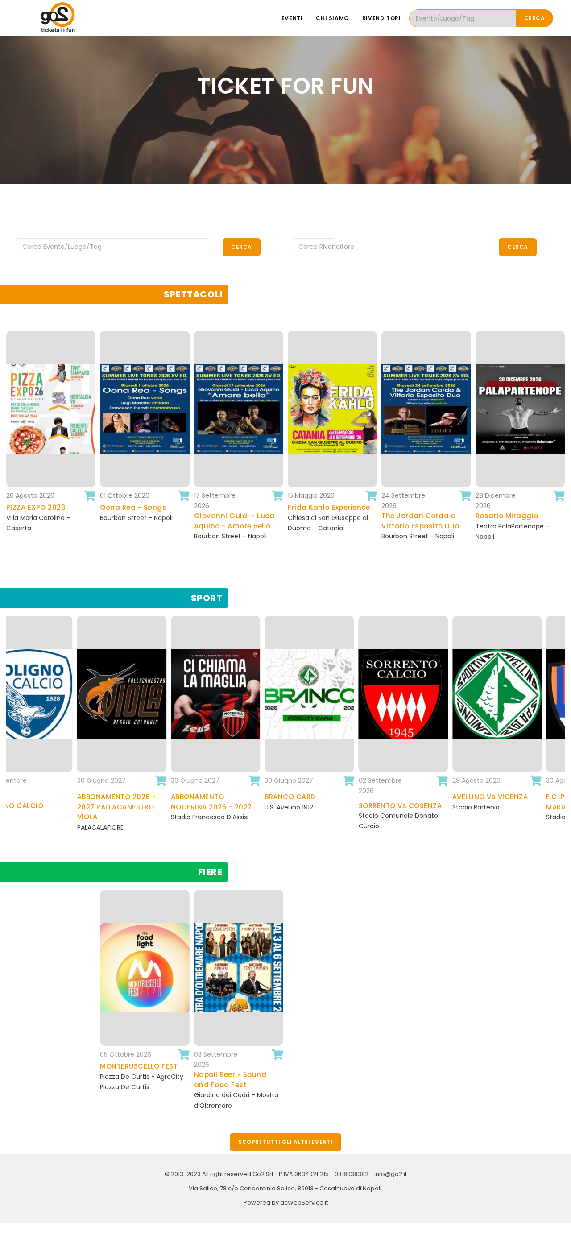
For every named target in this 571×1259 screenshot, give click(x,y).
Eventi (292, 18)
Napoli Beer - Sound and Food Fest (137, 1080)
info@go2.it (390, 1174)
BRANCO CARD (217, 796)
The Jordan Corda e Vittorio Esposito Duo (337, 521)
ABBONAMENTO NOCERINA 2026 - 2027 (138, 802)
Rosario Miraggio (424, 515)
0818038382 (351, 1174)
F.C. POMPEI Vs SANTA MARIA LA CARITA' (511, 802)
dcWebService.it (304, 1202)
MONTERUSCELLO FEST (45, 1066)
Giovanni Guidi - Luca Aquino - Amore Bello (151, 521)
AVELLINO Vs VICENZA (417, 796)
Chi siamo (332, 18)
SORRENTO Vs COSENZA (327, 805)
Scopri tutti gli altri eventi (285, 1142)
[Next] (562, 453)
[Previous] (9, 453)
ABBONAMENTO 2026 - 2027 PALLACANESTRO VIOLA (43, 806)
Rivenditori (381, 18)
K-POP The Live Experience (512, 512)
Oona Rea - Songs (50, 507)
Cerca (534, 18)
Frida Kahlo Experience (246, 507)
